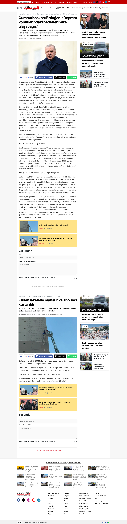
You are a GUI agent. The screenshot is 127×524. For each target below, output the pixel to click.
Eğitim (66, 509)
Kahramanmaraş (54, 493)
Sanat (66, 498)
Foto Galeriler (84, 496)
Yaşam (29, 296)
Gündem (29, 14)
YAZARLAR (37, 2)
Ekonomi (51, 509)
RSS (20, 522)
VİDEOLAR (46, 2)
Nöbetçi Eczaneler (85, 511)
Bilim (65, 501)
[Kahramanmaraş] (94, 50)
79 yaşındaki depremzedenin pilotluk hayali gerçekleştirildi (99, 366)
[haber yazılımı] (106, 522)
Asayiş (50, 501)
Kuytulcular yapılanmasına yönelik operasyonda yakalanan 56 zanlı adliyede (94, 35)
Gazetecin (22, 14)
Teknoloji (51, 506)
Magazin (66, 496)
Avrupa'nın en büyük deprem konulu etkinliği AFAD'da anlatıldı (101, 84)
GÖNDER (74, 278)
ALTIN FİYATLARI (72, 2)
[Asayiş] (94, 21)
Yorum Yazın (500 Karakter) (27, 261)
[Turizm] (94, 332)
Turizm (66, 506)
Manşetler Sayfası (85, 498)
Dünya (50, 511)
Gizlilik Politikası (100, 496)
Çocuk (66, 503)
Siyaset (50, 498)
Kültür (66, 514)
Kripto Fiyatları (84, 509)
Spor (50, 503)
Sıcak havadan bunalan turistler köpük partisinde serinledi (99, 74)
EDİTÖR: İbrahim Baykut (42, 38)
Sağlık (66, 511)
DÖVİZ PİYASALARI (58, 2)
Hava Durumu (83, 514)
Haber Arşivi (99, 501)
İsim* (20, 254)
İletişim (90, 2)
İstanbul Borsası (84, 501)
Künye (85, 2)
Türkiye (66, 493)
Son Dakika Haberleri (102, 503)
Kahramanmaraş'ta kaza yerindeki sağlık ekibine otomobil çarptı (92, 63)
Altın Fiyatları (83, 506)
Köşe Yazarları (84, 493)
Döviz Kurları (83, 503)
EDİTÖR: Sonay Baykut (43, 314)
